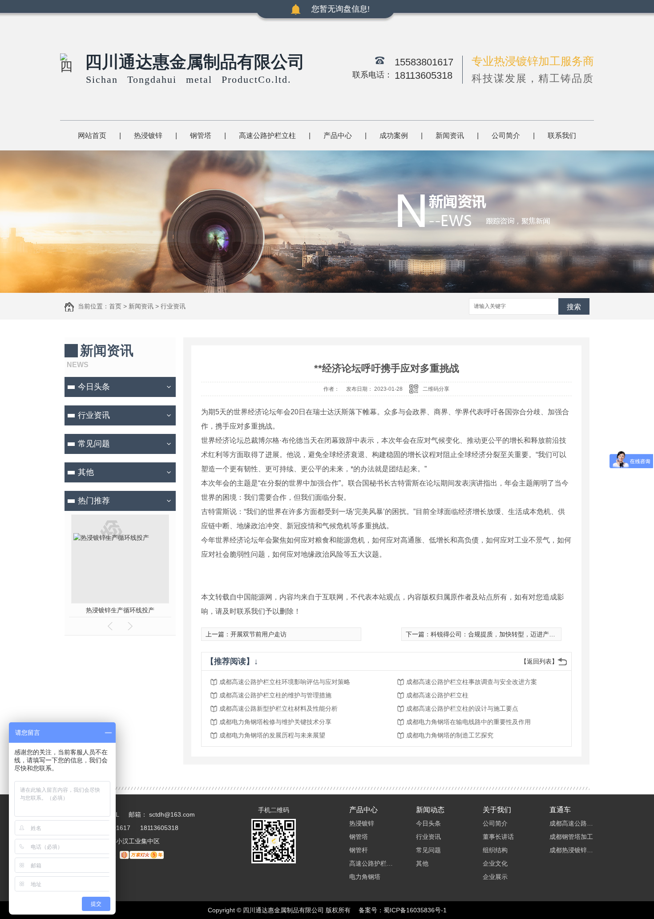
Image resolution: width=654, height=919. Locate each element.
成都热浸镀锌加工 (571, 850)
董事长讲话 (498, 836)
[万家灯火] (142, 854)
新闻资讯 (450, 135)
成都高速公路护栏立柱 (437, 695)
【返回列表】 (539, 661)
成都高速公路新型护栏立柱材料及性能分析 (278, 708)
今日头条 (94, 386)
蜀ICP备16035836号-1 (415, 910)
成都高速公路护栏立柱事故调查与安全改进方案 (471, 681)
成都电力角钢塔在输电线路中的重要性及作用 (468, 721)
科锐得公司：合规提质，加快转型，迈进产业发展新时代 (508, 634)
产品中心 (337, 135)
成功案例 (393, 135)
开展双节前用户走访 (258, 634)
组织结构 (495, 850)
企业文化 (495, 863)
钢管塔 (200, 135)
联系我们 (562, 135)
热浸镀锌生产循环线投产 (120, 610)
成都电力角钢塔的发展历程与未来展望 (272, 735)
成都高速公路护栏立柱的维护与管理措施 (275, 695)
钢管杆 (358, 850)
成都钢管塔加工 (571, 836)
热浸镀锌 (148, 135)
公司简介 (506, 135)
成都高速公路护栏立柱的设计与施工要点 (462, 708)
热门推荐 (94, 500)
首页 (115, 306)
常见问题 (94, 443)
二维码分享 (436, 389)
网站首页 (92, 135)
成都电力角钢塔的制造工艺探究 (449, 735)
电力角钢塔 (364, 876)
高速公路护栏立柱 (267, 135)
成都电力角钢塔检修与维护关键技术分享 (275, 721)
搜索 (574, 307)
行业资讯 (173, 306)
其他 (86, 472)
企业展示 (495, 876)
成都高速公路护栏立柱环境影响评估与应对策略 (284, 681)
